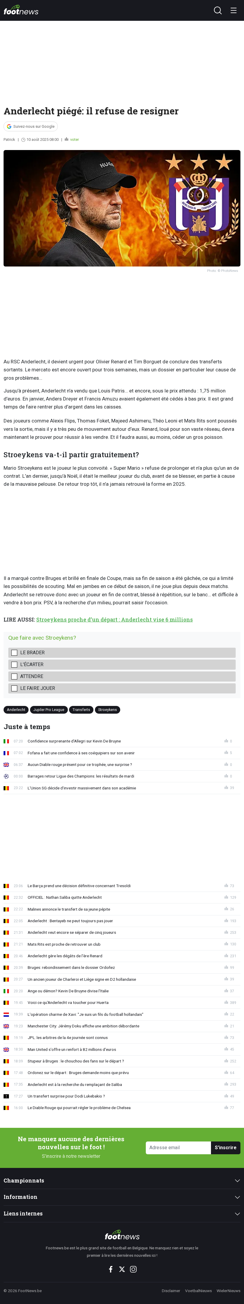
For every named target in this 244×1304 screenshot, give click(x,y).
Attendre (31, 676)
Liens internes (23, 1213)
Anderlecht (16, 709)
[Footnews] (122, 1234)
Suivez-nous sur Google (33, 126)
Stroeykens (107, 709)
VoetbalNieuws (198, 1290)
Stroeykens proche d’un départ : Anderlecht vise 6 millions (114, 619)
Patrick (9, 139)
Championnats (24, 1180)
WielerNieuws (228, 1290)
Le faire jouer (37, 688)
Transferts (81, 709)
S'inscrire (226, 1147)
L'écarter (31, 664)
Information (20, 1196)
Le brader (32, 652)
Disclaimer (171, 1290)
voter (74, 139)
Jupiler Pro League (48, 709)
